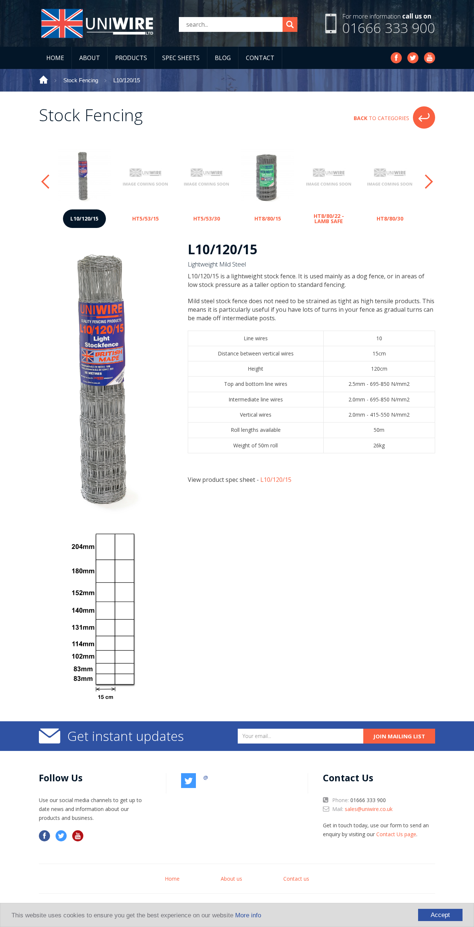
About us (231, 878)
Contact (260, 58)
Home (55, 58)
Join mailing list (399, 736)
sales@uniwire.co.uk (369, 808)
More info (248, 915)
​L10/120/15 (275, 480)
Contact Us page (396, 834)
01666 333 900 (388, 27)
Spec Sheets (181, 58)
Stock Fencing (80, 80)
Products (131, 58)
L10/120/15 (126, 80)
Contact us (296, 878)
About (89, 58)
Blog (223, 58)
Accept (440, 914)
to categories (381, 118)
